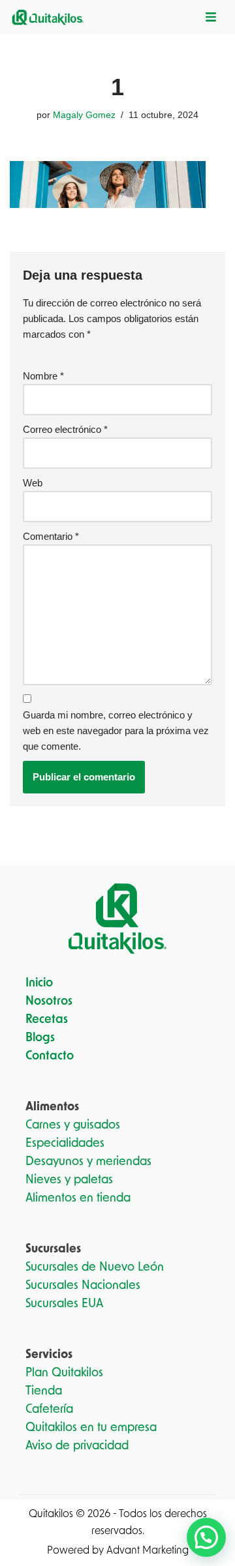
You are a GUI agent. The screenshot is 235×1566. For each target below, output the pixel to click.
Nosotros (48, 1001)
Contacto (49, 1056)
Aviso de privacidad (77, 1446)
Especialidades (64, 1143)
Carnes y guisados (72, 1125)
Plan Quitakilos (64, 1373)
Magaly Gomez (84, 115)
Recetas (46, 1020)
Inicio (39, 983)
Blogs (40, 1038)
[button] (206, 1537)
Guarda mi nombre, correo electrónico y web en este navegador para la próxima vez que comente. (116, 730)
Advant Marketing (147, 1550)
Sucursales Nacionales (82, 1286)
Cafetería (49, 1409)
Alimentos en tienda (78, 1198)
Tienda (43, 1391)
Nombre (43, 375)
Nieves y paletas (69, 1180)
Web (32, 482)
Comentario (51, 536)
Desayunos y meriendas (88, 1162)
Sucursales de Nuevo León (94, 1267)
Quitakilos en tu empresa (91, 1428)
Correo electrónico (65, 429)
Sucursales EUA (64, 1304)
